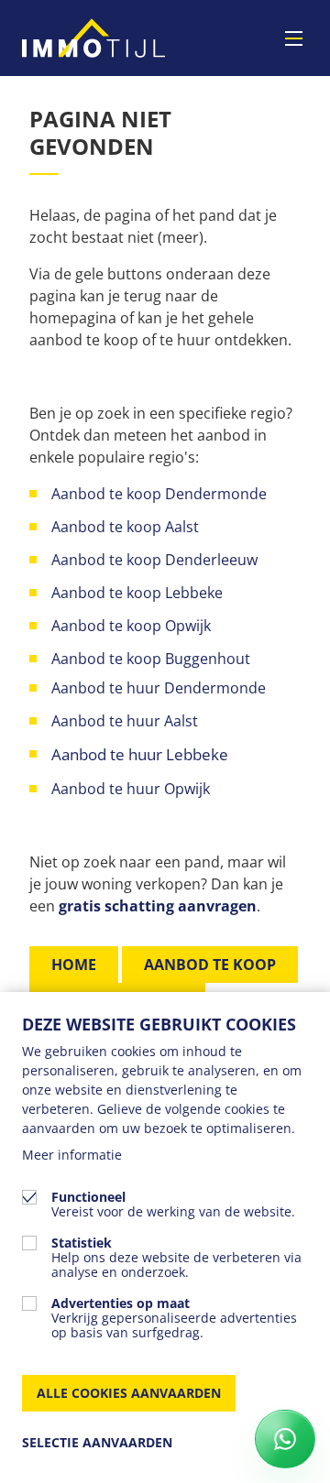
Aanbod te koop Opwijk (131, 626)
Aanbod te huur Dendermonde (158, 688)
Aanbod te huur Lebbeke (139, 754)
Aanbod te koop (210, 964)
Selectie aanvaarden (97, 1442)
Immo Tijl (93, 38)
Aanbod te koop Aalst (125, 527)
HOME (73, 964)
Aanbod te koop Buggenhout (150, 659)
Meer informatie (72, 1154)
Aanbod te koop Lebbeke (137, 593)
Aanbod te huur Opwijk (132, 789)
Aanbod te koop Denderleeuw (154, 560)
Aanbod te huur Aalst (124, 721)
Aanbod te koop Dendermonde (160, 494)
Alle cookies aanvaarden (129, 1392)
